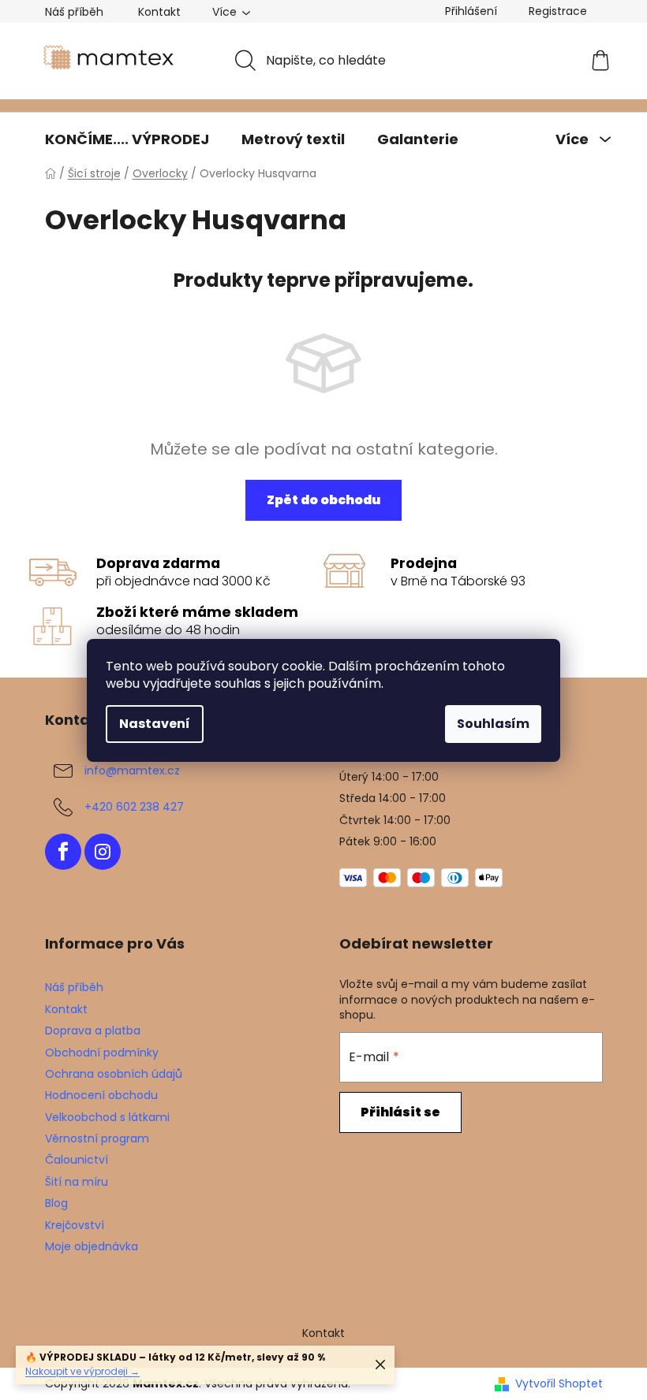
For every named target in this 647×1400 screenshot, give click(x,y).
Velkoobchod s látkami (107, 1117)
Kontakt (159, 12)
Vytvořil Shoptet (559, 1383)
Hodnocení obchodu (101, 1095)
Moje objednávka (91, 1246)
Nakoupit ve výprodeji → (82, 1371)
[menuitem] (127, 139)
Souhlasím (493, 724)
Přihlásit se (400, 1112)
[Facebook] (63, 852)
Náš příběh (74, 12)
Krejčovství (74, 1225)
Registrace (558, 11)
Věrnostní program (97, 1138)
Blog (56, 1203)
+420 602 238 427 (134, 807)
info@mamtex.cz (132, 770)
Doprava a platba (92, 1030)
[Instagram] (102, 852)
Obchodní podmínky (102, 1052)
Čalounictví (76, 1160)
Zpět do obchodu (323, 500)
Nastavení (154, 724)
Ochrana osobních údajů (113, 1074)
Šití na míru (76, 1182)
